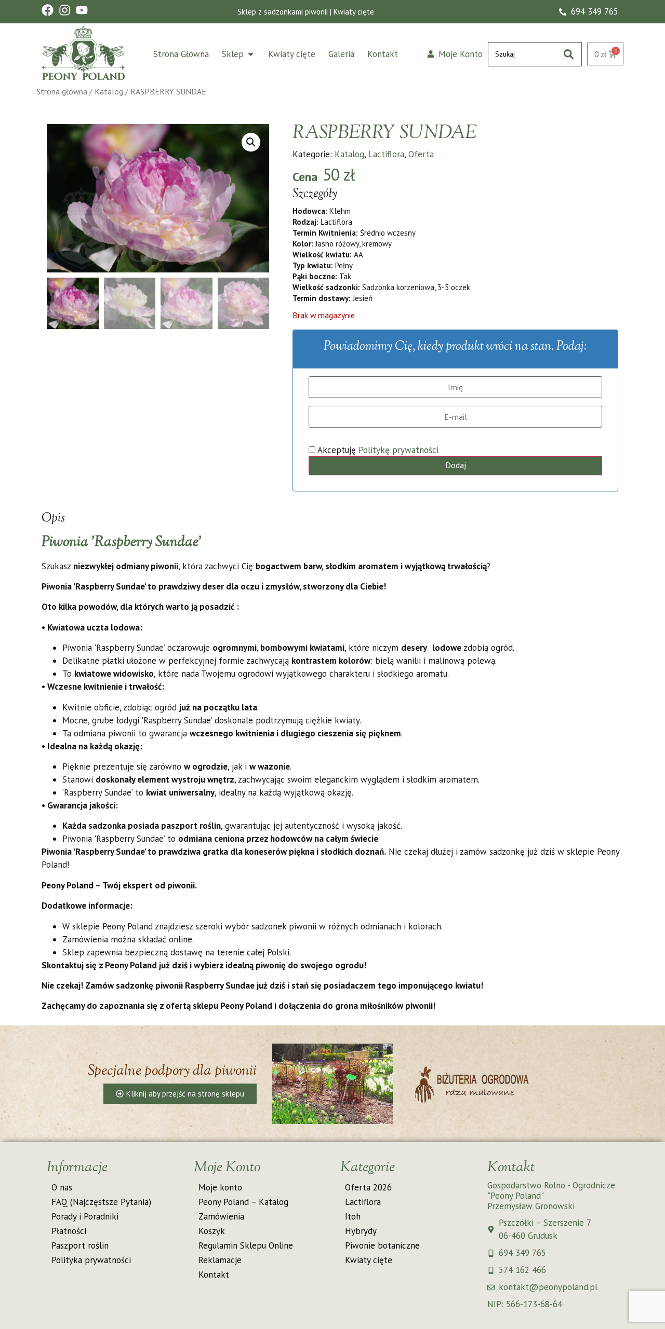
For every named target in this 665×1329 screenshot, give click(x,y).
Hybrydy (361, 1231)
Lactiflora (386, 154)
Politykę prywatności (398, 450)
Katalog (109, 91)
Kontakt (213, 1274)
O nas (61, 1187)
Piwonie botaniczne (382, 1245)
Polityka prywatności (91, 1260)
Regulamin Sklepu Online (245, 1245)
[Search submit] (568, 54)
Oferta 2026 (368, 1187)
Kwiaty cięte (368, 1260)
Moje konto (220, 1187)
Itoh (353, 1216)
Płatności (68, 1231)
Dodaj (455, 465)
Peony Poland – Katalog (243, 1202)
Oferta (421, 154)
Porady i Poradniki (84, 1216)
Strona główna (61, 91)
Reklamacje (220, 1260)
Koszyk (211, 1231)
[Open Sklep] (250, 54)
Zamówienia (221, 1216)
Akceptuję (376, 450)
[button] (251, 142)
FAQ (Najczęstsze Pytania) (101, 1202)
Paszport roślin (80, 1245)
